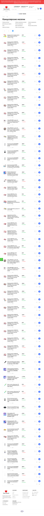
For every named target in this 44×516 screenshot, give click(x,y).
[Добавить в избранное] (37, 263)
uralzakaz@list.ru (23, 7)
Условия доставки (25, 493)
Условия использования (26, 496)
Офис (7, 16)
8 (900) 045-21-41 (24, 6)
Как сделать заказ (25, 492)
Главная (3, 16)
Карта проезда (15, 504)
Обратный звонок (16, 7)
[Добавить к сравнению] (39, 263)
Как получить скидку (26, 497)
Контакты (14, 497)
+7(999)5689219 (17, 6)
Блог (13, 493)
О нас (13, 492)
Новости (14, 496)
